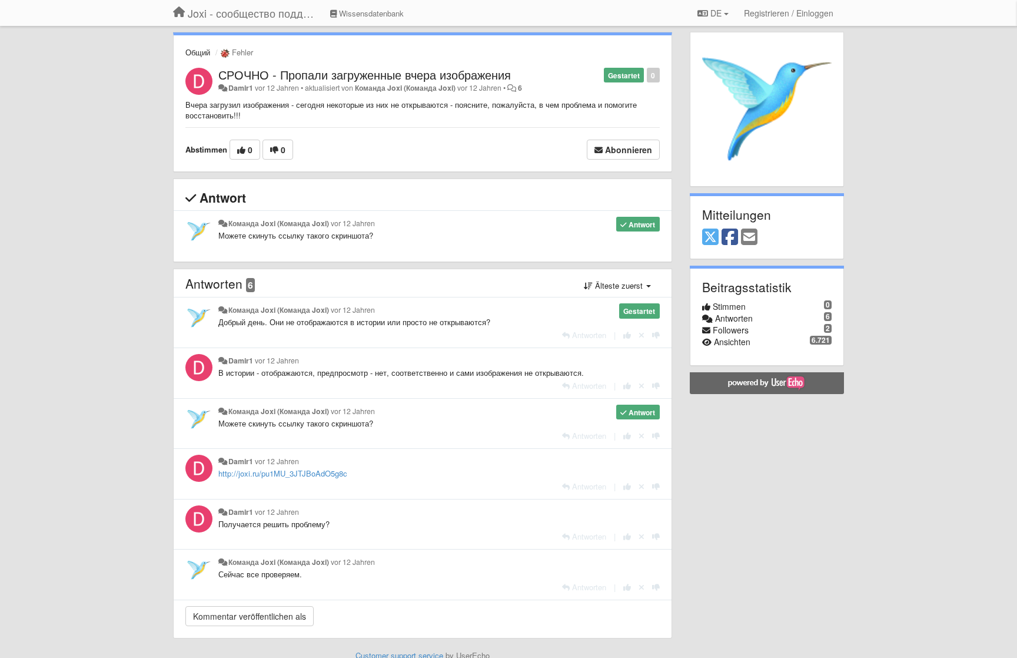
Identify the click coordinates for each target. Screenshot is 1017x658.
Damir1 (240, 87)
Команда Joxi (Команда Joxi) (405, 87)
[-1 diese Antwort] (656, 334)
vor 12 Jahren (353, 223)
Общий (197, 52)
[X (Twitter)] (710, 237)
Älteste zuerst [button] (619, 285)
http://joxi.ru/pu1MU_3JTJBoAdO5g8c (282, 473)
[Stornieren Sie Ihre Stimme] (641, 334)
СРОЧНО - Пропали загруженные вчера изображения (364, 74)
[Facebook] (730, 237)
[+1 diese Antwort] (627, 334)
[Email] (749, 237)
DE (716, 13)
